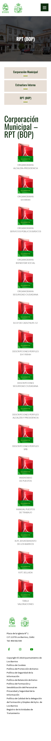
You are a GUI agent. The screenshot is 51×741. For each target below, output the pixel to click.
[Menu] (44, 7)
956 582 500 (16, 640)
